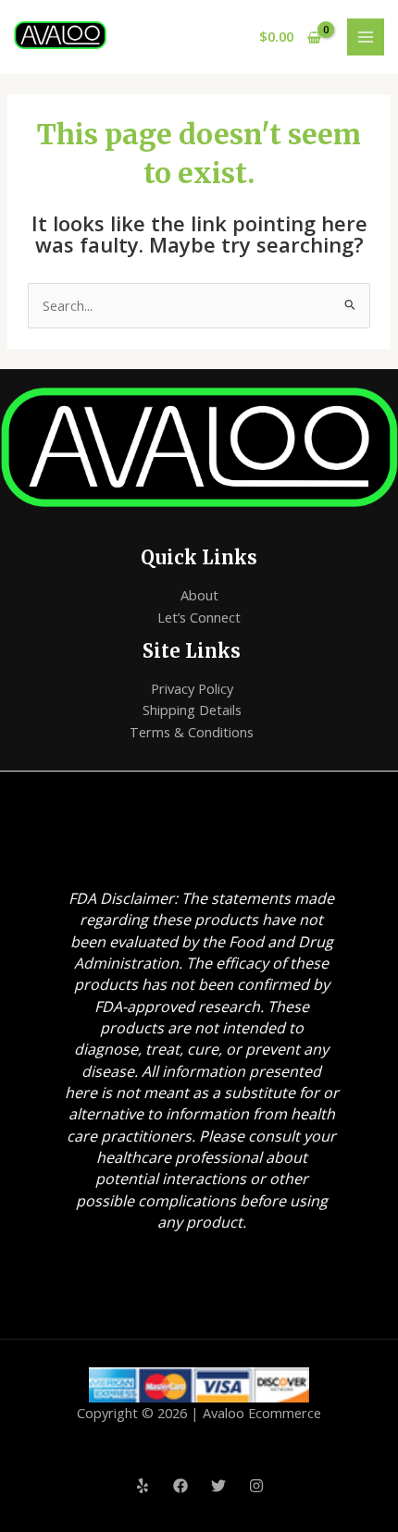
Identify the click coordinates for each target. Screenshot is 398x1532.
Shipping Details (192, 709)
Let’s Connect (199, 617)
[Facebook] (180, 1485)
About (199, 595)
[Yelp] (142, 1485)
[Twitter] (218, 1485)
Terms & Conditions (192, 732)
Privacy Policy (192, 688)
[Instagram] (256, 1485)
